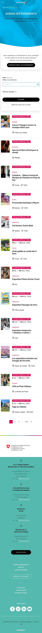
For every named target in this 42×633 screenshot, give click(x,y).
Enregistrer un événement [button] (21, 65)
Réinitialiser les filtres (21, 105)
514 (26, 422)
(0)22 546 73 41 (24, 479)
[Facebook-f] (12, 609)
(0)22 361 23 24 (24, 520)
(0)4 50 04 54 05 (24, 499)
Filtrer (21, 100)
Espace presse (21, 590)
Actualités (21, 588)
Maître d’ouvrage (21, 570)
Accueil (5, 7)
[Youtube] (29, 609)
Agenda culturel (21, 593)
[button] (36, 2)
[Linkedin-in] (23, 609)
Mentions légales (26, 622)
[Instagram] (18, 609)
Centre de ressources (21, 565)
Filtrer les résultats (8, 92)
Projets (21, 567)
